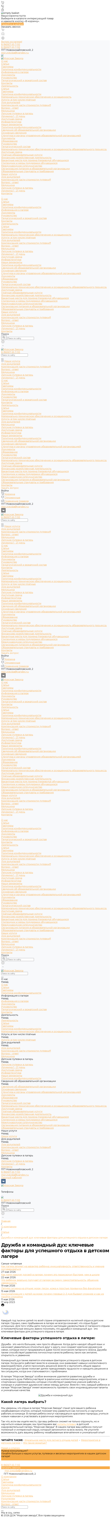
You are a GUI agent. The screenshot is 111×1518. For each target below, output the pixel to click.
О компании (8, 1476)
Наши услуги (9, 312)
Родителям (8, 1498)
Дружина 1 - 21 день (13, 116)
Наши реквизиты (11, 124)
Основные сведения (14, 132)
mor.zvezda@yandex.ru (15, 52)
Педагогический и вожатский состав (24, 80)
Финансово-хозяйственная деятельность (26, 157)
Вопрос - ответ (10, 108)
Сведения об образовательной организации (28, 267)
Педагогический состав (15, 146)
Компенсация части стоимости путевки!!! (26, 105)
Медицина (8, 110)
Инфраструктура (11, 121)
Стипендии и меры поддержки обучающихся (29, 163)
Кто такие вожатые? (35, 1443)
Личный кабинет (11, 1177)
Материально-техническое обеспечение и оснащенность (36, 97)
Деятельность (9, 86)
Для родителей (10, 102)
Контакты (6, 83)
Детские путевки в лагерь (17, 113)
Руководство (9, 77)
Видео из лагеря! (11, 41)
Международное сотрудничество (21, 166)
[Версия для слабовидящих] (2, 55)
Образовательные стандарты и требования (27, 171)
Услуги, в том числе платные (18, 99)
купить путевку (66, 1424)
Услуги (5, 1487)
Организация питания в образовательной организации (35, 168)
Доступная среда (11, 119)
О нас (4, 199)
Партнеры (7, 66)
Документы (8, 75)
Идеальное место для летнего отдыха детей (51, 1440)
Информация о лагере (15, 210)
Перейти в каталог (12, 24)
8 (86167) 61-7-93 (10, 1172)
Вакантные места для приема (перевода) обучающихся (35, 160)
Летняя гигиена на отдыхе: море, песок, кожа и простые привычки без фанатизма (51, 1288)
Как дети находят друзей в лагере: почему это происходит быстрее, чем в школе (50, 1274)
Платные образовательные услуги (21, 154)
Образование (9, 141)
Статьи (5, 64)
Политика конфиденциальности (21, 69)
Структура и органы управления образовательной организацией (41, 135)
